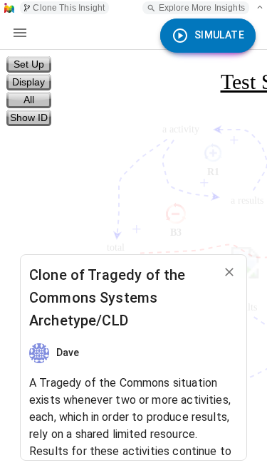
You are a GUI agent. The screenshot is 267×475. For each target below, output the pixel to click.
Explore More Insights (202, 8)
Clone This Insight (69, 8)
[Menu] (20, 33)
